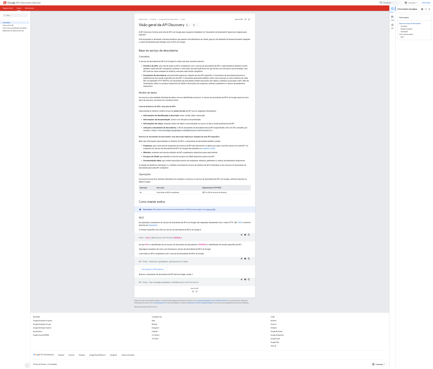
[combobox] (390, 3)
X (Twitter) (155, 335)
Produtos (153, 19)
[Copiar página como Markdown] (194, 25)
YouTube (155, 339)
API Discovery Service (28, 2)
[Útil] (245, 19)
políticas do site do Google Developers (200, 303)
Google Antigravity (277, 335)
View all (273, 346)
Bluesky (154, 324)
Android (273, 321)
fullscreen (425, 9)
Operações (153, 225)
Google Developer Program (42, 321)
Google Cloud (275, 339)
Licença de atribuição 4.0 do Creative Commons (212, 300)
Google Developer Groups (42, 324)
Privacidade (52, 364)
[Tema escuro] (245, 235)
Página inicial (8, 8)
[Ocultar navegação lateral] (27, 365)
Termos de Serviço (39, 364)
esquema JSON (208, 148)
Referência (29, 8)
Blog (153, 321)
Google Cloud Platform (97, 355)
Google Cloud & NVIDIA (41, 335)
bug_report (422, 9)
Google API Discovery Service (168, 19)
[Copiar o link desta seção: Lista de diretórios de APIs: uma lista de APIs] (178, 106)
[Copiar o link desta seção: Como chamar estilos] (167, 202)
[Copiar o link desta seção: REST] (146, 218)
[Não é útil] (249, 19)
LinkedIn (155, 331)
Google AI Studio (276, 331)
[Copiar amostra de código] (249, 235)
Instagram (155, 328)
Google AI (113, 355)
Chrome (273, 324)
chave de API (210, 209)
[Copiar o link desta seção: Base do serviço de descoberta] (180, 50)
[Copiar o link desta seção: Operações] (153, 174)
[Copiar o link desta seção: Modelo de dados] (159, 93)
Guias (19, 8)
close (429, 9)
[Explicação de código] (241, 235)
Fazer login (426, 3)
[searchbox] (15, 15)
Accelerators (37, 331)
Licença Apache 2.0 (160, 303)
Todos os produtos (128, 355)
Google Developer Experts (42, 328)
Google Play (275, 342)
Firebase (274, 328)
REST (240, 222)
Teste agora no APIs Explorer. (153, 269)
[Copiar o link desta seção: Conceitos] (152, 56)
